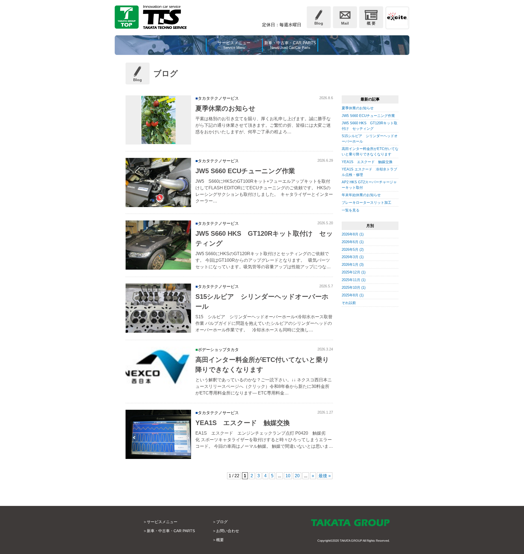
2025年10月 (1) (353, 287)
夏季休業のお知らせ (358, 108)
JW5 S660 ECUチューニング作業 (368, 116)
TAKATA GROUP (351, 540)
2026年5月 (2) (353, 249)
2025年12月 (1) (353, 272)
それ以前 (349, 303)
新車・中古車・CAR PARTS (171, 531)
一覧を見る (350, 210)
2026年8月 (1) (353, 234)
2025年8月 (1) (353, 295)
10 (287, 475)
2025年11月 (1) (353, 280)
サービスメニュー (162, 522)
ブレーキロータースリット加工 (366, 203)
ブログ (222, 522)
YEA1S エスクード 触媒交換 (367, 162)
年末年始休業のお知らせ (361, 195)
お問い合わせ (227, 531)
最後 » (324, 475)
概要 (220, 540)
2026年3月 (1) (353, 257)
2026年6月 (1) (353, 242)
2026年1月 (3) (353, 265)
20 (297, 475)
